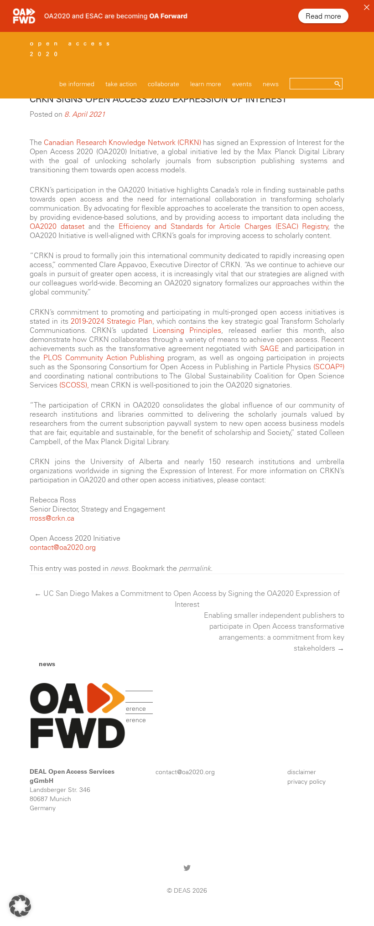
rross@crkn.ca (52, 517)
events (242, 84)
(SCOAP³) (328, 366)
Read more (323, 16)
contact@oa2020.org (63, 547)
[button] (20, 906)
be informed (76, 84)
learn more (205, 84)
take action (121, 84)
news (271, 84)
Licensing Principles (187, 330)
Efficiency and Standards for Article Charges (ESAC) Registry (223, 226)
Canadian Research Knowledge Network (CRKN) (122, 142)
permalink (195, 568)
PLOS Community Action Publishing (104, 357)
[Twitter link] (187, 867)
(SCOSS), (74, 384)
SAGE (269, 348)
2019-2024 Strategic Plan (111, 321)
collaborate (163, 84)
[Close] (366, 7)
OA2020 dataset (57, 226)
